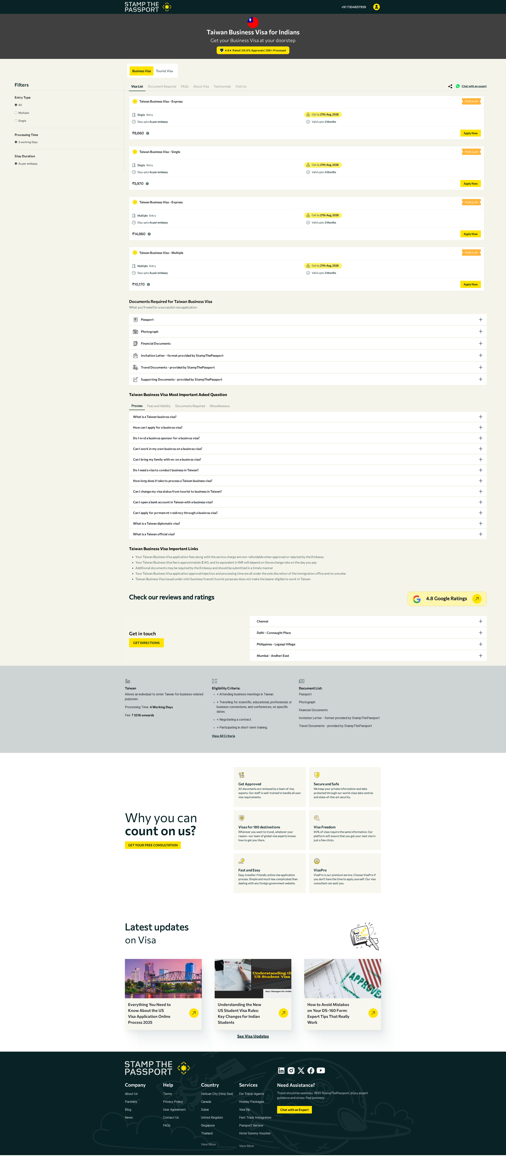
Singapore (208, 1125)
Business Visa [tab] (141, 71)
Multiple (23, 112)
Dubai (205, 1109)
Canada (206, 1102)
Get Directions (146, 643)
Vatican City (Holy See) (217, 1094)
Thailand (207, 1133)
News (129, 1117)
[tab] (308, 319)
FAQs (166, 1125)
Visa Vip (244, 1109)
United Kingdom (212, 1117)
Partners (131, 1102)
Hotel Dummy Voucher (255, 1133)
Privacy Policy (173, 1102)
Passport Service (251, 1125)
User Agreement (174, 1109)
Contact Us (171, 1117)
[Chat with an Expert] (294, 1113)
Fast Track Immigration (255, 1117)
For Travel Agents (251, 1094)
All (19, 105)
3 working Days (27, 142)
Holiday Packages (251, 1102)
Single (21, 120)
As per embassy (27, 163)
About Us (131, 1094)
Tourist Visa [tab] (164, 71)
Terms (167, 1094)
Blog (128, 1109)
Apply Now (471, 133)
